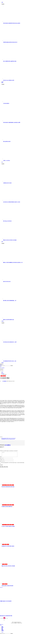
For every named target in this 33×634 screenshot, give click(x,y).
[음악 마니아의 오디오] (18, 272)
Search (12, 365)
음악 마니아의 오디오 (7, 281)
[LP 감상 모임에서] (18, 94)
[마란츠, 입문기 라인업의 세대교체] (13, 575)
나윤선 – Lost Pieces (6, 160)
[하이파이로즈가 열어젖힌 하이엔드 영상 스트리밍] (18, 13)
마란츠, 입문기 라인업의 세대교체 (7, 585)
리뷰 (2, 2)
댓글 (1, 456)
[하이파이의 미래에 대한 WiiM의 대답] (13, 476)
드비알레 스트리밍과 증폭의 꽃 (7, 506)
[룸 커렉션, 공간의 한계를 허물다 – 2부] (18, 291)
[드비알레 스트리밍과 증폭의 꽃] (13, 496)
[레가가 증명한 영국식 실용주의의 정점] (18, 51)
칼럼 (2, 241)
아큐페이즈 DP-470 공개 (7, 182)
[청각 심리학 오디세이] (18, 132)
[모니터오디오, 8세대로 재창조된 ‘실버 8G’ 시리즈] (18, 192)
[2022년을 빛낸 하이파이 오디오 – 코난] (18, 351)
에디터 (3, 362)
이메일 (1, 459)
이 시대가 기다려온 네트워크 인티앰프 (8, 526)
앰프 (10, 524)
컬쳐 (2, 82)
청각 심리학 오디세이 (7, 141)
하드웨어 (6, 564)
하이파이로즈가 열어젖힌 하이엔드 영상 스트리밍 (11, 23)
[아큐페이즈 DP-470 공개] (18, 173)
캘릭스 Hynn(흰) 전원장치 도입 (8, 319)
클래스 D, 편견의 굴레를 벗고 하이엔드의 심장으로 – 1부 (12, 262)
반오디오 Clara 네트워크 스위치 (8, 80)
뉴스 (3, 564)
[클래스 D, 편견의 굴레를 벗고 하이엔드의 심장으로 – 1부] (18, 253)
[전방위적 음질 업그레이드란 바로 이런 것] (18, 32)
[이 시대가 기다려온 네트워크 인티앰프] (13, 516)
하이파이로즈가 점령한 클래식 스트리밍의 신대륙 (11, 122)
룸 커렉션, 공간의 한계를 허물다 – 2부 (9, 300)
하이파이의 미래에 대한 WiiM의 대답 (8, 486)
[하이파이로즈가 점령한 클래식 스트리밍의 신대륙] (18, 113)
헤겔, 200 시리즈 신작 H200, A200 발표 (8, 565)
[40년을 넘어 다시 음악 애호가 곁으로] (13, 536)
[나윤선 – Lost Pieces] (18, 151)
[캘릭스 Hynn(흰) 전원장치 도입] (18, 310)
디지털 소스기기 (4, 524)
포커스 (12, 524)
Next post (1, 587)
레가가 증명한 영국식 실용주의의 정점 (9, 61)
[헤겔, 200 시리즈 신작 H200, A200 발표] (18, 230)
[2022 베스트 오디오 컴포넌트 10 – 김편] (18, 332)
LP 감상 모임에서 (6, 103)
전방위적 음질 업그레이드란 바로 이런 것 (10, 42)
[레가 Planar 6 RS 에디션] (18, 211)
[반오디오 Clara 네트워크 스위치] (18, 70)
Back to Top (1, 624)
